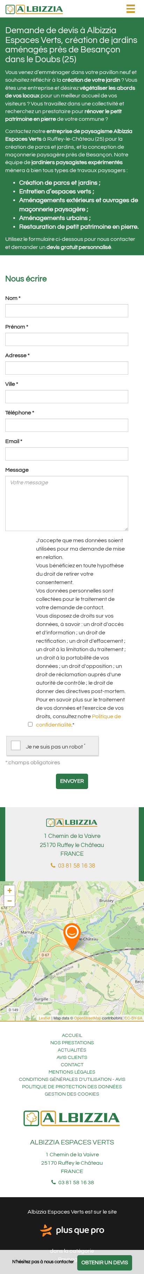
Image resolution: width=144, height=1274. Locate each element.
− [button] (9, 901)
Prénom (16, 327)
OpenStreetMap (87, 1018)
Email (13, 441)
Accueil (72, 1035)
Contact (72, 1064)
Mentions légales (72, 1072)
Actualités (72, 1050)
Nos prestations (72, 1042)
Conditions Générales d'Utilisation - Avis (72, 1079)
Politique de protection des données (72, 1086)
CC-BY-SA (133, 1018)
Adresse (17, 355)
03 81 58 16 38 (76, 866)
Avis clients (72, 1057)
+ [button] (9, 890)
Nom (13, 298)
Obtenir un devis (104, 1262)
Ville (11, 384)
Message (17, 470)
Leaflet (44, 1018)
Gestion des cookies (72, 1094)
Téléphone (19, 412)
